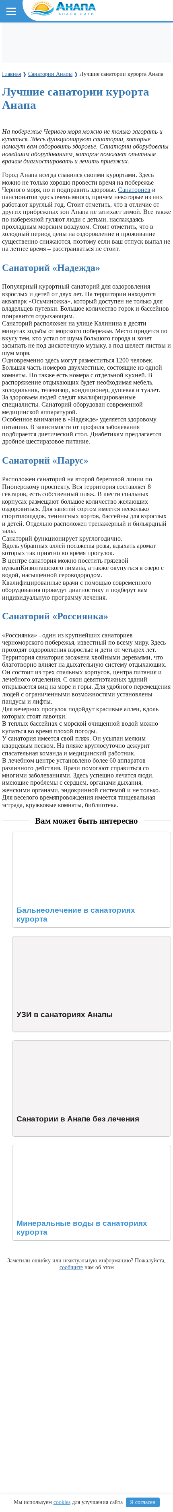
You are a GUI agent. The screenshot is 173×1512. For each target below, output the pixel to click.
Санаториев (134, 189)
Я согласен (143, 1502)
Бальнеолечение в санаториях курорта (64, 835)
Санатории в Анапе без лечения (56, 1044)
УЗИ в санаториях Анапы (47, 939)
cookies (62, 1502)
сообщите (71, 1267)
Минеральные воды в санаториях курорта (70, 1148)
